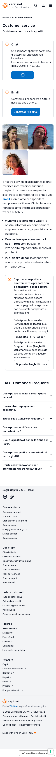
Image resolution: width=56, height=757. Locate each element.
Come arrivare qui (11, 511)
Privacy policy (35, 720)
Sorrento (7, 672)
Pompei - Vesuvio (11, 690)
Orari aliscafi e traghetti (14, 520)
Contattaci (8, 645)
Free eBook (8, 637)
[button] (22, 75)
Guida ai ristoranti (11, 601)
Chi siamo (7, 641)
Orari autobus (9, 524)
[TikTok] (11, 496)
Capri (5, 664)
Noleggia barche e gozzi (14, 529)
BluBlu (13, 706)
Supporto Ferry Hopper (30, 337)
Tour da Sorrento (11, 569)
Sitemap (23, 716)
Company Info (9, 716)
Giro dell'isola (9, 552)
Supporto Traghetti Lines (31, 364)
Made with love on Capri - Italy (17, 732)
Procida (6, 685)
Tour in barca (9, 565)
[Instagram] (4, 496)
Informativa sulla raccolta (37, 753)
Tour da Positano (11, 573)
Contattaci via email (26, 112)
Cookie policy (9, 724)
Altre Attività (8, 582)
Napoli (5, 677)
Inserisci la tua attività (13, 650)
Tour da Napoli (9, 578)
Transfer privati (10, 516)
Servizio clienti (9, 628)
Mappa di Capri (9, 533)
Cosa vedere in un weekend (16, 560)
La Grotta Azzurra (11, 556)
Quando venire (10, 537)
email (6, 199)
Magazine (7, 632)
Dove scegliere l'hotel (13, 605)
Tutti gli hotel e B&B (12, 596)
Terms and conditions (13, 720)
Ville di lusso (8, 609)
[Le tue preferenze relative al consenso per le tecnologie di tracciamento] (51, 752)
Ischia (5, 681)
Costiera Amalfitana (12, 668)
